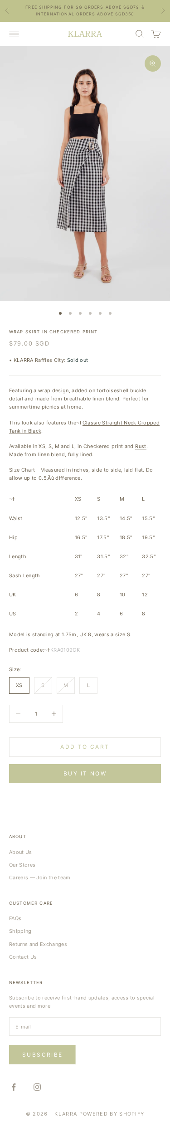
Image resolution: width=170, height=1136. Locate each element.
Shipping (20, 931)
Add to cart (84, 746)
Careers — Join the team (40, 877)
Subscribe (42, 1054)
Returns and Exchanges (38, 944)
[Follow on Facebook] (13, 1087)
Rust (140, 446)
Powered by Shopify (112, 1114)
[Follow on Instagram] (37, 1087)
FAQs (15, 918)
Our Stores (22, 865)
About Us (20, 852)
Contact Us (23, 957)
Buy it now (85, 773)
